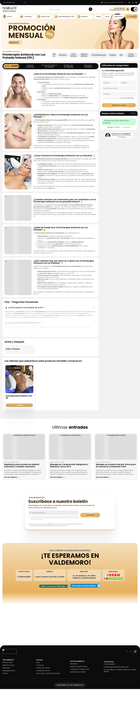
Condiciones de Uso (43, 671)
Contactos (40, 665)
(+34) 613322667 (109, 664)
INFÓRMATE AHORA (119, 105)
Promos (5, 673)
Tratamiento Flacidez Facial (79, 669)
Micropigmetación (8, 671)
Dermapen (73, 664)
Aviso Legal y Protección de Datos (48, 673)
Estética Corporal (8, 665)
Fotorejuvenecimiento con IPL (19, 396)
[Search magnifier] (90, 9)
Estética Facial (7, 662)
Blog (37, 662)
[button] (134, 9)
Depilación (6, 668)
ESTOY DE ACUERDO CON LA (119, 98)
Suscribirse (90, 515)
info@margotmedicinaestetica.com (116, 667)
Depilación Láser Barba (78, 672)
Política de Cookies (43, 668)
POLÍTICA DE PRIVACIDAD (127, 98)
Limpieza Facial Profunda (78, 667)
